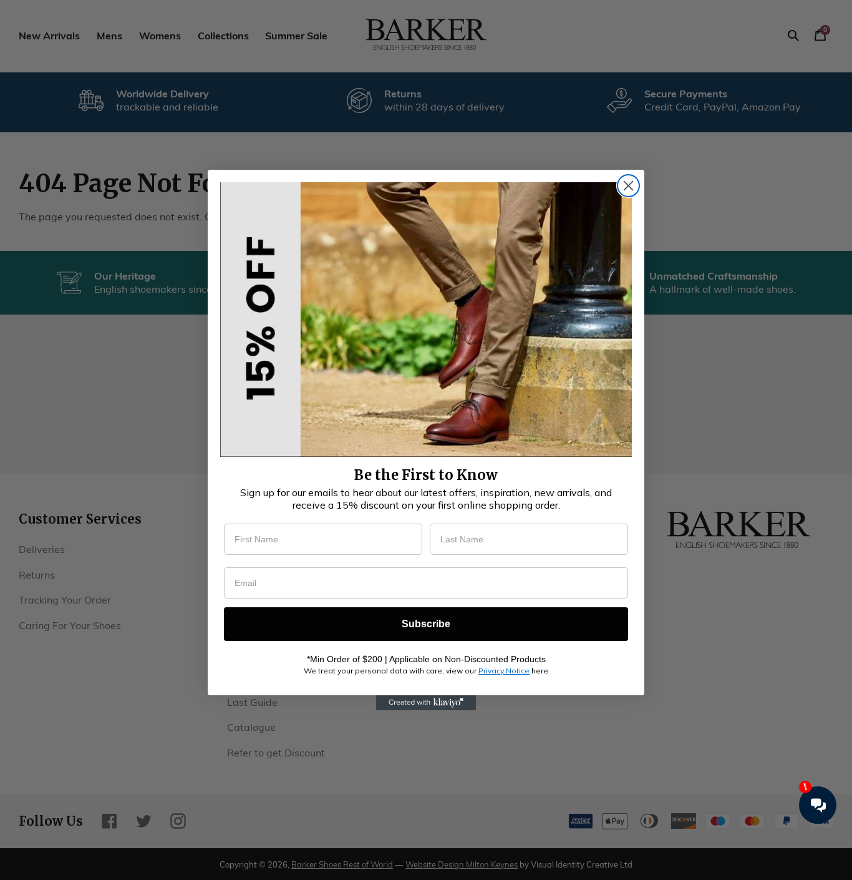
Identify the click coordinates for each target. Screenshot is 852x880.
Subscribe (426, 623)
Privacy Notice (504, 670)
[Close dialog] (628, 186)
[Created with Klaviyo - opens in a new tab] (426, 702)
